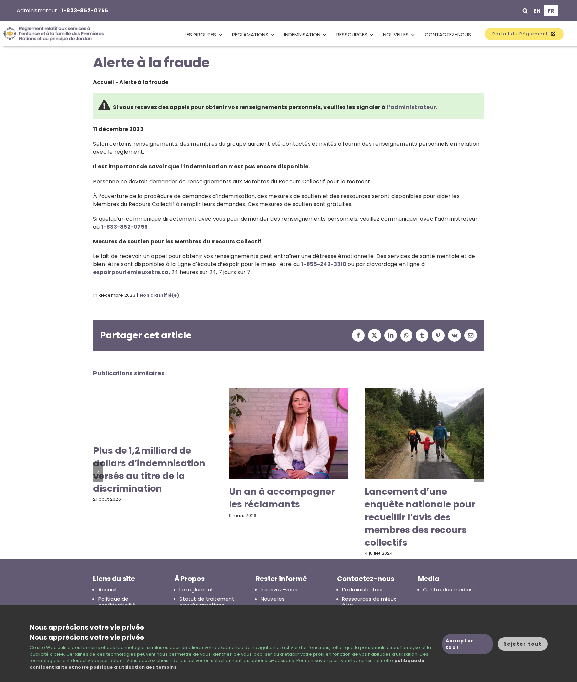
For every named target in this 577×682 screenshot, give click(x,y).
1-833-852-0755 (84, 10)
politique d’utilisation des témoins (133, 667)
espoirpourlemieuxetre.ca (131, 272)
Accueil (103, 82)
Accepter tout (460, 644)
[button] (525, 10)
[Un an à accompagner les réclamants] (288, 392)
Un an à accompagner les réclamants (282, 497)
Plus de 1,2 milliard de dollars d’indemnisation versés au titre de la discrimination (149, 469)
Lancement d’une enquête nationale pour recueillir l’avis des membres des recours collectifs (420, 516)
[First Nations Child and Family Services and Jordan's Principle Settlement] (51, 33)
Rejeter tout (522, 644)
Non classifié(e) (159, 295)
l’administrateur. (412, 107)
